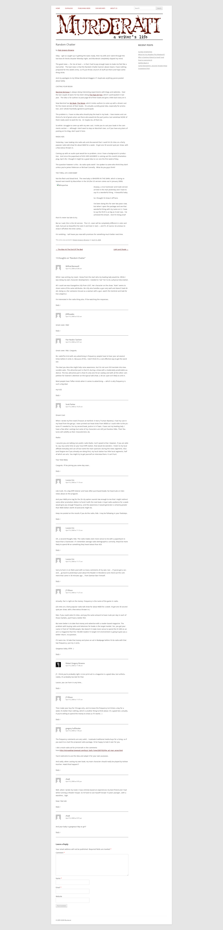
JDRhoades (70, 314)
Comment (60, 853)
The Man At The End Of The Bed (69, 249)
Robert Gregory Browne (81, 240)
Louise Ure (70, 480)
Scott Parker (70, 404)
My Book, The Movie (77, 103)
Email (58, 887)
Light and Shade (121, 249)
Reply (58, 305)
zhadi (68, 779)
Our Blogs (69, 8)
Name (59, 878)
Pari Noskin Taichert (74, 339)
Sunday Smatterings (145, 52)
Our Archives (100, 8)
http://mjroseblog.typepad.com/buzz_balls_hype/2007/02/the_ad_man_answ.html (91, 750)
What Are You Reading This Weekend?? (151, 54)
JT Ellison (69, 590)
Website (59, 896)
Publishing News (84, 8)
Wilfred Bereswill (72, 266)
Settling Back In (143, 63)
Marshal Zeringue (63, 92)
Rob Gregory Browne (66, 50)
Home (58, 8)
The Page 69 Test (95, 95)
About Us (113, 8)
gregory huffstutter (73, 728)
